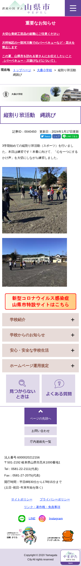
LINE (32, 518)
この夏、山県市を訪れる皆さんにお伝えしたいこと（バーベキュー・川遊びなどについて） (37, 58)
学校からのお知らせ (27, 335)
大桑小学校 (44, 70)
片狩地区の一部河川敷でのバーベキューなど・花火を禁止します (38, 45)
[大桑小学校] (40, 95)
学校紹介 (17, 319)
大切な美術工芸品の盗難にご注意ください (31, 33)
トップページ (22, 70)
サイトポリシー (21, 499)
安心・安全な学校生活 (29, 350)
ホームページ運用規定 (29, 365)
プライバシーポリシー (55, 499)
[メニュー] (73, 8)
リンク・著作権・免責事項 (42, 507)
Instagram (56, 518)
